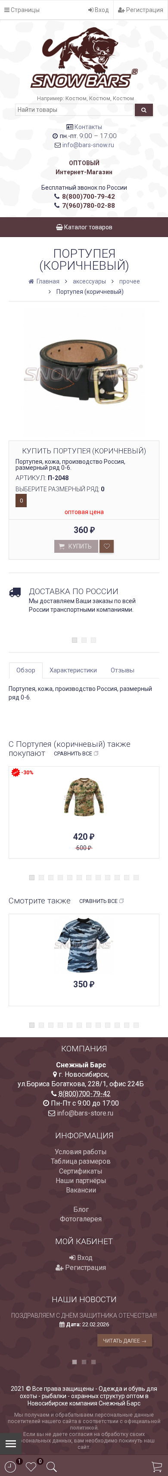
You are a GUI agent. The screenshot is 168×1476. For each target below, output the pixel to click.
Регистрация (144, 9)
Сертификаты (81, 1171)
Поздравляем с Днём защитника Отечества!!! (84, 1315)
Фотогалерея (81, 1219)
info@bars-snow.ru (88, 145)
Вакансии (81, 1190)
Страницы (24, 9)
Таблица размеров (81, 1161)
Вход (101, 9)
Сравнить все (73, 753)
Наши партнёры (81, 1181)
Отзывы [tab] (122, 670)
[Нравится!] (107, 546)
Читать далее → (124, 1341)
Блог (81, 1209)
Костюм (76, 98)
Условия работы (81, 1152)
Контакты (88, 126)
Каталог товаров (87, 227)
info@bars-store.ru (85, 1113)
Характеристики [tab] (73, 670)
